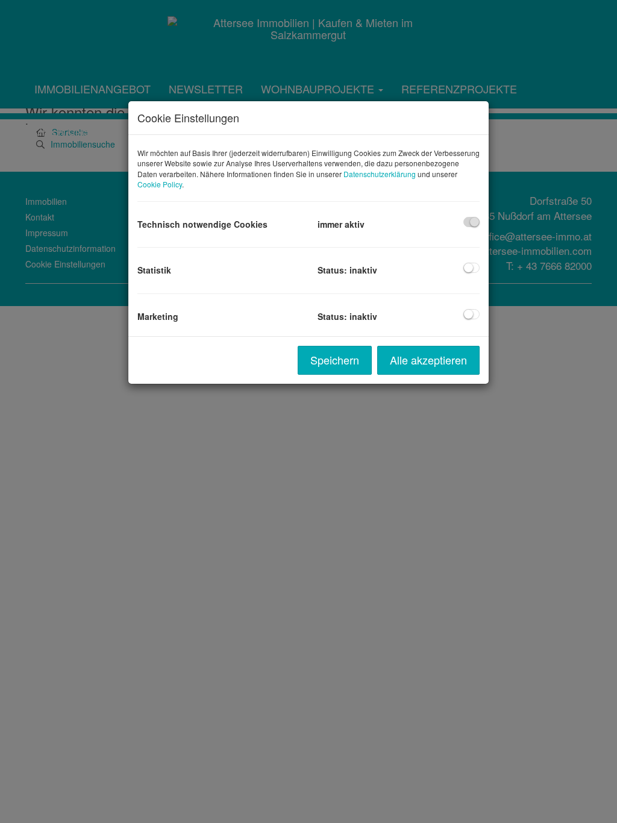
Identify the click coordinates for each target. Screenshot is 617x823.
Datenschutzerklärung (379, 174)
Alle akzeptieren (428, 360)
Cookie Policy (159, 184)
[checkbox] (471, 222)
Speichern (334, 360)
